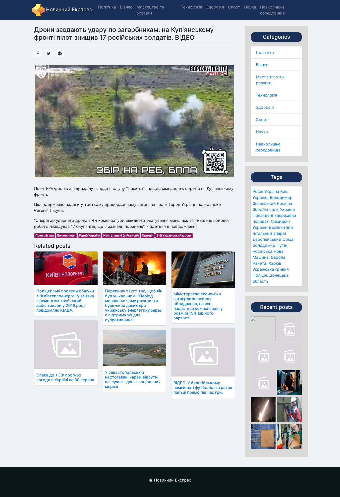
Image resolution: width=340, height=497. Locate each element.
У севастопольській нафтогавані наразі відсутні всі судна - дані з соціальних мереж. (133, 379)
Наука (262, 131)
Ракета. (260, 263)
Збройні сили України (274, 209)
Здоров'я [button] (215, 6)
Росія (258, 191)
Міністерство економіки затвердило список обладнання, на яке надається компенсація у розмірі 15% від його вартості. (198, 305)
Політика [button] (107, 6)
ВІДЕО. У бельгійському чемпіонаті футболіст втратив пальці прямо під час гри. (202, 387)
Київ (284, 191)
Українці (261, 197)
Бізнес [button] (126, 6)
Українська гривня (271, 269)
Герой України (89, 235)
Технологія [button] (191, 6)
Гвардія (147, 235)
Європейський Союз (273, 239)
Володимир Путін (270, 245)
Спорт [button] (234, 6)
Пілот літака (44, 235)
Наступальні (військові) (121, 235)
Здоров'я (265, 107)
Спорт (262, 119)
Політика (265, 52)
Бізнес (262, 64)
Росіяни (284, 203)
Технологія (266, 95)
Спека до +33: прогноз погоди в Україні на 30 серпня (65, 377)
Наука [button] (250, 6)
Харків (275, 263)
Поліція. (260, 275)
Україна (271, 191)
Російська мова (268, 251)
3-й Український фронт (174, 235)
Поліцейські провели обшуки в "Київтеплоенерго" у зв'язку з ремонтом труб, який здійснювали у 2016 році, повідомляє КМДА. (65, 300)
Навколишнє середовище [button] (272, 9)
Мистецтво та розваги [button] (150, 9)
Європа (278, 257)
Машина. (261, 257)
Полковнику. (66, 235)
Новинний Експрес (68, 9)
